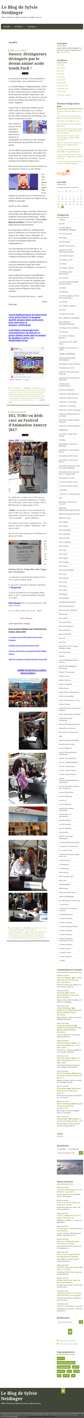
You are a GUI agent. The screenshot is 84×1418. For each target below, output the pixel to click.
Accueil (6, 26)
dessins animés (14, 398)
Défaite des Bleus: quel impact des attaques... (68, 1281)
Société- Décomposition (67, 758)
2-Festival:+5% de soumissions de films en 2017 (24, 645)
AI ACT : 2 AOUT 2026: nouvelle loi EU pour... (69, 1203)
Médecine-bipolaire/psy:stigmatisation (69, 509)
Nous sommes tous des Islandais (69, 124)
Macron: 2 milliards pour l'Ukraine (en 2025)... (68, 1242)
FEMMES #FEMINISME (67, 354)
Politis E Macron (65, 680)
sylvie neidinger (64, 977)
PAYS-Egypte (63, 558)
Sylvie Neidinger (64, 1043)
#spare (31, 394)
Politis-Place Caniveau (67, 728)
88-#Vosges (63, 238)
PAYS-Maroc (63, 594)
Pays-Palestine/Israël (66, 606)
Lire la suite (65, 52)
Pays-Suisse (63, 618)
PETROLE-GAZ (64, 676)
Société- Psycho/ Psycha (67, 770)
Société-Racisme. (65, 824)
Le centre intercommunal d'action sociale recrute (69, 162)
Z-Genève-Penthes (65, 944)
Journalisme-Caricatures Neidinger (68, 445)
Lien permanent (15, 388)
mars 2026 (60, 77)
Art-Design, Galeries (66, 268)
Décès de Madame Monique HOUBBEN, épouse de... (70, 130)
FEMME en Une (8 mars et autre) (68, 349)
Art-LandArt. (64, 278)
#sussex (41, 398)
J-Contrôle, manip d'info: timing (68, 435)
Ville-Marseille (64, 884)
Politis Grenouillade (66, 696)
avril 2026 (60, 74)
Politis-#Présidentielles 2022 (69, 724)
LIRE (60, 498)
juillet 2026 (61, 68)
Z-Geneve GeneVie (65, 922)
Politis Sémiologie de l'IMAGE (70, 714)
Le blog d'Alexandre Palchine (70, 118)
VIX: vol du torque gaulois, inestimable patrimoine (68, 1255)
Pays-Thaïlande (65, 630)
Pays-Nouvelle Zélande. (67, 602)
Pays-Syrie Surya (65, 622)
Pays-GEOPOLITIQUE (66, 570)
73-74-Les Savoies (65, 234)
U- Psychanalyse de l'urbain (69, 842)
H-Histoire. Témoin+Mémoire (70, 426)
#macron (61, 1358)
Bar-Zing (76, 121)
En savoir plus (13, 1416)
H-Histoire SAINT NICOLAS (68, 394)
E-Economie (63, 332)
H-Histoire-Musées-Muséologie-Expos (69, 415)
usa (73, 1376)
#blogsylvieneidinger (66, 1363)
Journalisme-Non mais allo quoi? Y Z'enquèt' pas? (69, 473)
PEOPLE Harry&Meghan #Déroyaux (33, 392)
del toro (21, 936)
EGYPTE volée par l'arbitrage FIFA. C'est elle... (70, 1268)
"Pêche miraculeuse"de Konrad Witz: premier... (69, 979)
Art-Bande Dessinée (66, 256)
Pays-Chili (62, 550)
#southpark (12, 400)
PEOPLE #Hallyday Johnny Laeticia (68, 661)
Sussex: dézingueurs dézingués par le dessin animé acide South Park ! (28, 61)
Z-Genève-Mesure (65, 934)
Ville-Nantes (63, 888)
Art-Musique (63, 292)
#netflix (26, 394)
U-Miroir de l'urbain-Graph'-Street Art (69, 855)
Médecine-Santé (65, 518)
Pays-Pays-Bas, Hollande (68, 610)
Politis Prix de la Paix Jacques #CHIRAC (70, 709)
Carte (60, 1133)
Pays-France (63, 566)
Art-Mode (62, 288)
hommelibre (62, 1119)
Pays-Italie (63, 582)
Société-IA (62, 800)
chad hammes (13, 936)
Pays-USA (13, 392)
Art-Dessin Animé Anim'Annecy (65, 273)
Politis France (64, 688)
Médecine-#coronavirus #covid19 (68, 503)
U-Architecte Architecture (68, 846)
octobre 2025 (61, 91)
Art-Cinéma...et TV (37, 388)
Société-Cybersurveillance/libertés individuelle (68, 780)
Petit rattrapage (15, 602)
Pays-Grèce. (63, 574)
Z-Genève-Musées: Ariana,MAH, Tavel (66, 939)
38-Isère (62, 224)
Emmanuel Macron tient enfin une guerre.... (69, 1075)
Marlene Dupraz (64, 1058)
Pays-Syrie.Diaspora (66, 626)
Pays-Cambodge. (65, 542)
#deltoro (34, 934)
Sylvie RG (61, 993)
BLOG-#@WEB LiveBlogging (69, 318)
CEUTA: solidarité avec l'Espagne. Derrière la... (69, 1216)
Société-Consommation (67, 774)
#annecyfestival (14, 934)
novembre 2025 (62, 89)
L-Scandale (63, 490)
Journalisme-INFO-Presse (68, 456)
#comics (21, 398)
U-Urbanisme (64, 868)
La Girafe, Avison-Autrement (68, 139)
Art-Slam (62, 310)
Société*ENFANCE (65, 748)
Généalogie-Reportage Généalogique (67, 359)
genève (76, 1371)
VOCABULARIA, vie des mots (69, 900)
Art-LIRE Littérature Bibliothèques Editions (69, 283)
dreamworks (29, 936)
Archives (19, 26)
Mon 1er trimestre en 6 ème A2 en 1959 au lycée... (69, 144)
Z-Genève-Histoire (65, 930)
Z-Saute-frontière (65, 956)
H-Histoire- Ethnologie (67, 406)
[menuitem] (6, 26)
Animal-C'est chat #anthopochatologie (66, 251)
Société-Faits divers (66, 792)
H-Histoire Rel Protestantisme (64, 385)
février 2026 (61, 80)
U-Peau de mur (64, 860)
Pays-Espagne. (64, 562)
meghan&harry (17, 394)
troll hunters (40, 938)
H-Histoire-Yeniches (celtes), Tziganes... (69, 421)
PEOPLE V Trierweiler (67, 672)
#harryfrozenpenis (31, 398)
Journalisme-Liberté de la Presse (68, 461)
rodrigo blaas (30, 938)
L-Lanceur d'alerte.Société (68, 486)
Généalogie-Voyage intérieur (69, 364)
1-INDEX (62, 220)
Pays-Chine (63, 554)
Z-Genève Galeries (65, 918)
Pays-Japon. (63, 586)
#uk (18, 400)
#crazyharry (38, 394)
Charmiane (62, 1088)
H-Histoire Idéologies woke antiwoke (69, 373)
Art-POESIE (63, 302)
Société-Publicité (65, 820)
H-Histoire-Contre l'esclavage (70, 410)
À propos (31, 26)
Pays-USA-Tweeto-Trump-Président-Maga (68, 647)
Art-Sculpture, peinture (34, 390)
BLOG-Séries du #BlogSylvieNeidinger (67, 323)
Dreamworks (16, 587)
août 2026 (60, 65)
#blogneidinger (25, 934)
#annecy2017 (33, 932)
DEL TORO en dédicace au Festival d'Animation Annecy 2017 (28, 422)
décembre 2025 (62, 86)
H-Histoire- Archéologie (68, 402)
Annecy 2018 (14, 440)
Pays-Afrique (64, 522)
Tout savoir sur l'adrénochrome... (69, 116)
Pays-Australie (64, 538)
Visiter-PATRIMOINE (66, 896)
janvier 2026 (61, 83)
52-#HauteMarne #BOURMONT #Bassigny (67, 229)
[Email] (70, 1331)
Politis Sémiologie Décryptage (65, 719)
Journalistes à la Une (66, 478)
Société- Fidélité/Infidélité (68, 762)
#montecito (32, 400)
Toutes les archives (64, 95)
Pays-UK (62, 638)
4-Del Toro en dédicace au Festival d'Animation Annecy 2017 (28, 659)
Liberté (62, 126)
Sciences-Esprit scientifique (69, 740)
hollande (61, 1371)
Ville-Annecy (63, 872)
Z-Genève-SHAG (65, 948)
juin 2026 (60, 71)
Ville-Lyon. (63, 880)
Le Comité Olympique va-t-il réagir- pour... (69, 1045)
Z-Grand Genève (65, 952)
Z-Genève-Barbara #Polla (68, 926)
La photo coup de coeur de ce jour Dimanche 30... (69, 156)
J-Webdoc (62, 440)
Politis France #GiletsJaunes (69, 692)
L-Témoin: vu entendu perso (69, 494)
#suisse (66, 1376)
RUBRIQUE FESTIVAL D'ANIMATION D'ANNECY (32, 671)
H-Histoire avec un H (66, 368)
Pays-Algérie (63, 526)
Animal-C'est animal (66, 246)
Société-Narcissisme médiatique (66, 809)
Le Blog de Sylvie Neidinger (19, 9)
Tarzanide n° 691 (63, 121)
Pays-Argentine (64, 534)
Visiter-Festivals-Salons (67, 892)
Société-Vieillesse (65, 828)
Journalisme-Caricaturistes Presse (69, 451)
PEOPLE (19, 392)
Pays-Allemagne (65, 530)
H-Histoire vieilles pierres (68, 398)
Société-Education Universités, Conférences (69, 787)
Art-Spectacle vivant (66, 314)
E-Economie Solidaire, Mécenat (67, 337)
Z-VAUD (62, 960)
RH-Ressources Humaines (68, 732)
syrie (69, 1371)
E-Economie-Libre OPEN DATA (68, 343)
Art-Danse (63, 264)
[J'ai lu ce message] (82, 1415)
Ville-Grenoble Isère (66, 876)
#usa (43, 396)
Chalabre (74, 163)
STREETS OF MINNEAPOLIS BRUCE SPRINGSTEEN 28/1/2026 (69, 1012)
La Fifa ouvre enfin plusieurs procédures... (70, 1229)
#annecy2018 (42, 932)
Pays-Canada (64, 546)
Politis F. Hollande (65, 684)
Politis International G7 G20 (69, 700)
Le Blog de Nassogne (72, 152)
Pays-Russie (63, 614)
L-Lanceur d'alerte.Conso (68, 482)
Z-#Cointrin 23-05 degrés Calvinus (68, 909)
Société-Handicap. (65, 796)
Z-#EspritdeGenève (66, 914)
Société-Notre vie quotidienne (65, 815)
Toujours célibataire (64, 111)
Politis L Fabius (64, 704)
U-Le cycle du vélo (65, 850)
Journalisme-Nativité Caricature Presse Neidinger (70, 467)
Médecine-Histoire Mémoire (69, 514)
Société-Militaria (65, 804)
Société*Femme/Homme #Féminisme (68, 753)
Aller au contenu (7, 2)
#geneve (75, 1367)
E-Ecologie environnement (69, 328)
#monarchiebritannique (33, 396)
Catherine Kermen (65, 1025)
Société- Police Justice (67, 766)
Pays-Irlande (63, 578)
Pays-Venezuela (65, 652)
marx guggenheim (18, 938)
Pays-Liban (63, 590)
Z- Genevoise (63, 904)
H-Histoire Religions (66, 390)
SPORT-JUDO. (64, 832)
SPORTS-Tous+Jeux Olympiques (66, 837)
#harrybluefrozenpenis (17, 396)
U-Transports (64, 864)
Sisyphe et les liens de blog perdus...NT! (70, 1105)
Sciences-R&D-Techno (67, 744)
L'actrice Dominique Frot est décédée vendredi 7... (69, 1190)
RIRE (60, 736)
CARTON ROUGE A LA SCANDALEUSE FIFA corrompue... (69, 1294)
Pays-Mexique (64, 598)
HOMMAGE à (63, 430)
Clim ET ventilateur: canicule (70, 1306)
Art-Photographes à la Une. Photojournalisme (69, 297)
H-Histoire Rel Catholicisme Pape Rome (69, 379)
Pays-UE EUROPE (65, 634)
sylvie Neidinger (64, 1008)
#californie (24, 400)
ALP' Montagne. (65, 242)
